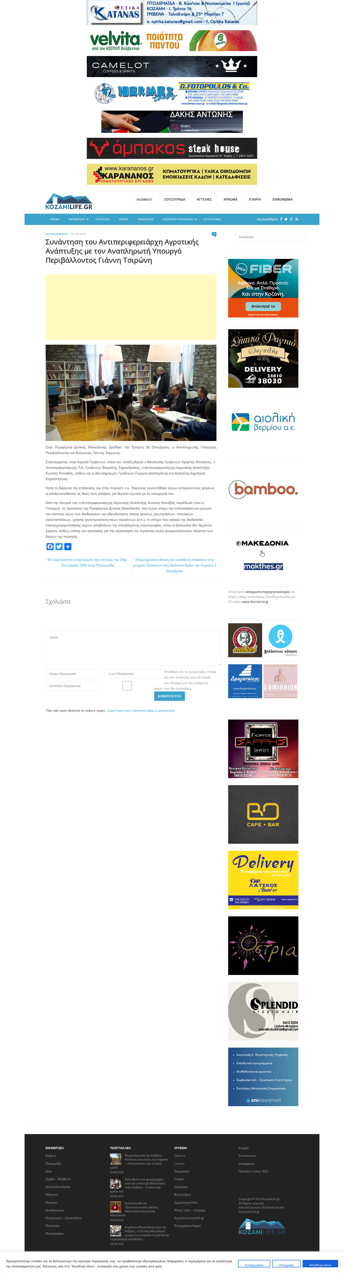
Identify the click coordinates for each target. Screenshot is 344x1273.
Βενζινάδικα (182, 1194)
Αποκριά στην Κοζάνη (178, 219)
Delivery (179, 1155)
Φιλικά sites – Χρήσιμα (189, 1210)
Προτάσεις (102, 219)
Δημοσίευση (169, 696)
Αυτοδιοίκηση (57, 234)
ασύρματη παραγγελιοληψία (268, 591)
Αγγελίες (204, 199)
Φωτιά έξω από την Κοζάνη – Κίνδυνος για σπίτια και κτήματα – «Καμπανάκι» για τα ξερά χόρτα (139, 1161)
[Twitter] (285, 219)
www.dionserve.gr (255, 601)
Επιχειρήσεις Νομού (187, 1225)
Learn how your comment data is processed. (141, 711)
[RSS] (295, 219)
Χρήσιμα (230, 199)
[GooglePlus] (290, 219)
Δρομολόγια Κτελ (186, 1202)
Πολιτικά (51, 1202)
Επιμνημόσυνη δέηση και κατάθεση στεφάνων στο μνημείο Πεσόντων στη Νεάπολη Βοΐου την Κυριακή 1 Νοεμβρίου (174, 565)
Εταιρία (255, 199)
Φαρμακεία (181, 1171)
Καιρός (123, 219)
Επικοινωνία (283, 199)
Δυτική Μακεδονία (58, 1186)
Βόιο (49, 1171)
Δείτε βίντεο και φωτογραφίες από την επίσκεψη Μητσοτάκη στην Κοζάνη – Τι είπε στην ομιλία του (137, 1185)
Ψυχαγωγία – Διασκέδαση (63, 1218)
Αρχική (54, 219)
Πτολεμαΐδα (53, 1163)
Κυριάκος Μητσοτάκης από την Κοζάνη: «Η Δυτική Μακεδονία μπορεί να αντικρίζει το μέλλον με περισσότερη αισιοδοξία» (139, 1233)
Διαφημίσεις (247, 1163)
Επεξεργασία (254, 1264)
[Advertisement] (131, 307)
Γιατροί (178, 1179)
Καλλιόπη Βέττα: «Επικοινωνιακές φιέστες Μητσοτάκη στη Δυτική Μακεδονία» (134, 1209)
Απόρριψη (286, 1264)
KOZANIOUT (145, 199)
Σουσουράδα (174, 199)
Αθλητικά (52, 1194)
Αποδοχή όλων (320, 1264)
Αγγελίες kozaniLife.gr (189, 1218)
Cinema (179, 1163)
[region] (172, 1262)
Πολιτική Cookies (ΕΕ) (253, 1171)
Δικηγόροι (181, 1186)
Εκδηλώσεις (146, 219)
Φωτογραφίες (55, 1233)
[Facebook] (280, 219)
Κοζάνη (51, 1155)
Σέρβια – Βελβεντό (58, 1179)
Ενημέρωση (77, 219)
